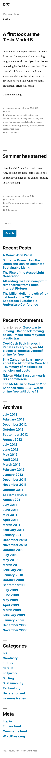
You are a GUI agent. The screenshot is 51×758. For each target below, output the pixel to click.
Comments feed (15, 731)
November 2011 (14, 484)
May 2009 (10, 600)
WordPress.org (14, 736)
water (5, 206)
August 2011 (12, 500)
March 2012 (11, 464)
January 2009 (13, 620)
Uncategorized (14, 693)
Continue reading (14, 94)
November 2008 (15, 630)
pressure (24, 125)
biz (7, 199)
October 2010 (13, 550)
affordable (10, 115)
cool (17, 203)
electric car (33, 118)
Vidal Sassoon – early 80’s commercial (24, 377)
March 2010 (12, 565)
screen (41, 125)
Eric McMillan (13, 384)
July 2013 (10, 414)
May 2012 (10, 454)
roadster (33, 125)
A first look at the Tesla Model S (21, 37)
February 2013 (13, 419)
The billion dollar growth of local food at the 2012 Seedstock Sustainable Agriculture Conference (25, 299)
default (9, 111)
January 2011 (13, 535)
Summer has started (25, 156)
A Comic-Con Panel (17, 255)
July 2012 (10, 444)
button (31, 115)
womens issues (14, 698)
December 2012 (15, 424)
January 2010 (13, 575)
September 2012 (15, 434)
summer (39, 203)
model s (6, 125)
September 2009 (15, 585)
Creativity (10, 658)
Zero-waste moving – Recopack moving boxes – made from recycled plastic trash (24, 333)
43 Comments (12, 132)
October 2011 (13, 490)
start (11, 129)
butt (25, 115)
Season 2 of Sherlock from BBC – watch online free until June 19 (24, 387)
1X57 (6, 4)
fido (6, 375)
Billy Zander (12, 359)
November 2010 (15, 545)
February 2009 (14, 615)
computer (15, 118)
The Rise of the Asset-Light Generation (23, 274)
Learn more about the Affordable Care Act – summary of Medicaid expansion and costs (25, 365)
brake (19, 115)
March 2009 (12, 610)
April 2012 (10, 459)
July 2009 (10, 590)
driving (24, 118)
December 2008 (15, 625)
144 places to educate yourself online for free (23, 350)
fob (10, 122)
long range (36, 122)
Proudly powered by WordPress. (22, 751)
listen (27, 122)
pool (27, 203)
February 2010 (14, 570)
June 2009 (11, 595)
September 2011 (15, 495)
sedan (5, 129)
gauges (16, 122)
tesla (17, 129)
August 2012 (12, 439)
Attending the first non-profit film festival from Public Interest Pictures (25, 284)
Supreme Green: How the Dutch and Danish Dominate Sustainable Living (23, 263)
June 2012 (10, 449)
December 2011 (14, 479)
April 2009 (11, 605)
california (10, 203)
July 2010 (10, 555)
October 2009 (13, 580)
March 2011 (11, 525)
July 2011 (10, 505)
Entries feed (12, 726)
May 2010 (10, 560)
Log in (7, 721)
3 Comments (11, 210)
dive (22, 203)
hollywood (10, 673)
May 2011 (10, 515)
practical (15, 125)
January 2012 (13, 474)
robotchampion (13, 108)
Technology (11, 688)
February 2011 (13, 530)
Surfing (8, 678)
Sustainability (13, 683)
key (22, 122)
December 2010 (15, 540)
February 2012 (13, 469)
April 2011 (10, 520)
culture (8, 663)
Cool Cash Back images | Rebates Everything (21, 345)
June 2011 (10, 510)
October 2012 (13, 429)
